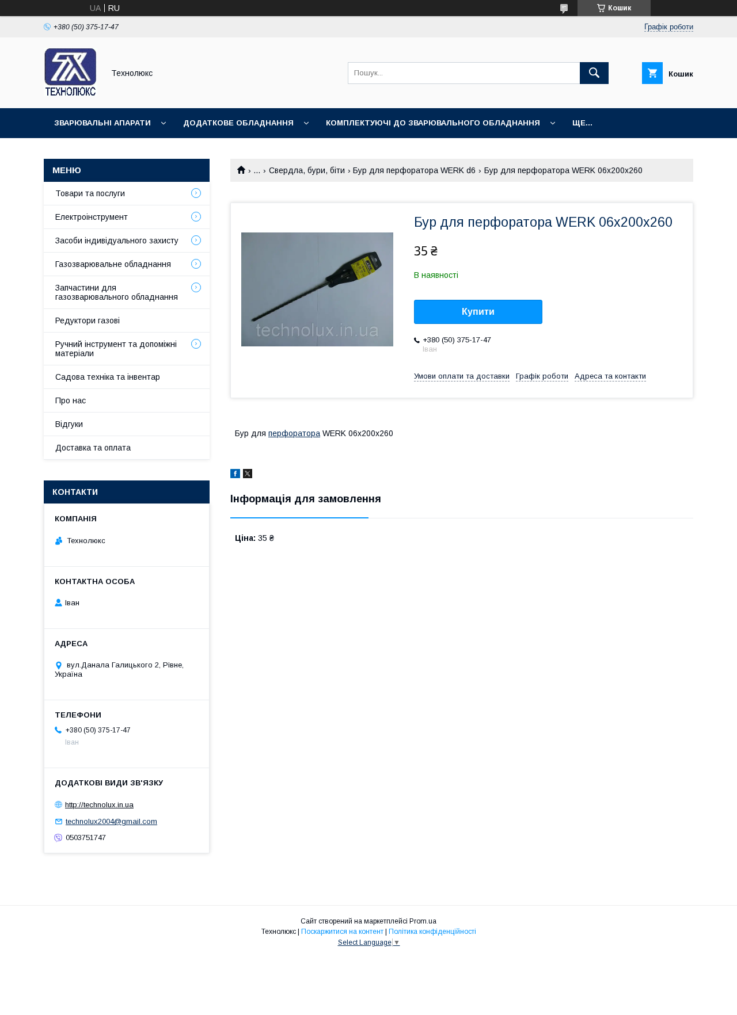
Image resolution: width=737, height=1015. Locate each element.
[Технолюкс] (70, 93)
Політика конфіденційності (432, 932)
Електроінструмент (91, 217)
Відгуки (69, 424)
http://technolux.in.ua (99, 804)
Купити (478, 311)
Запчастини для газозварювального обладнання (116, 292)
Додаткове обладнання (238, 123)
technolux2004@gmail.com (111, 821)
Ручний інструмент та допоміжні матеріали (116, 348)
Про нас (70, 400)
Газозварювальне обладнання (113, 264)
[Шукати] (594, 73)
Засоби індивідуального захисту (116, 240)
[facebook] (235, 475)
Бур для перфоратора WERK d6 (414, 170)
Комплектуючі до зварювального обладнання (433, 123)
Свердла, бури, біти (307, 170)
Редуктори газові (87, 320)
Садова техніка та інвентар (107, 376)
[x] (247, 475)
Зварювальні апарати (102, 123)
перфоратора (294, 433)
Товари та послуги (90, 193)
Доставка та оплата (93, 447)
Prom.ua (422, 921)
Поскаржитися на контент (342, 932)
